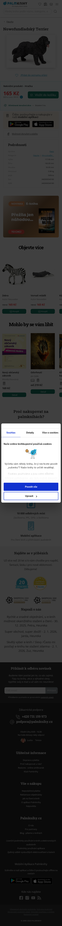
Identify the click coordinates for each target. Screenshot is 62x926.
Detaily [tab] (30, 432)
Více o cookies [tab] (50, 432)
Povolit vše (31, 486)
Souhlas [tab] (11, 432)
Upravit (29, 496)
